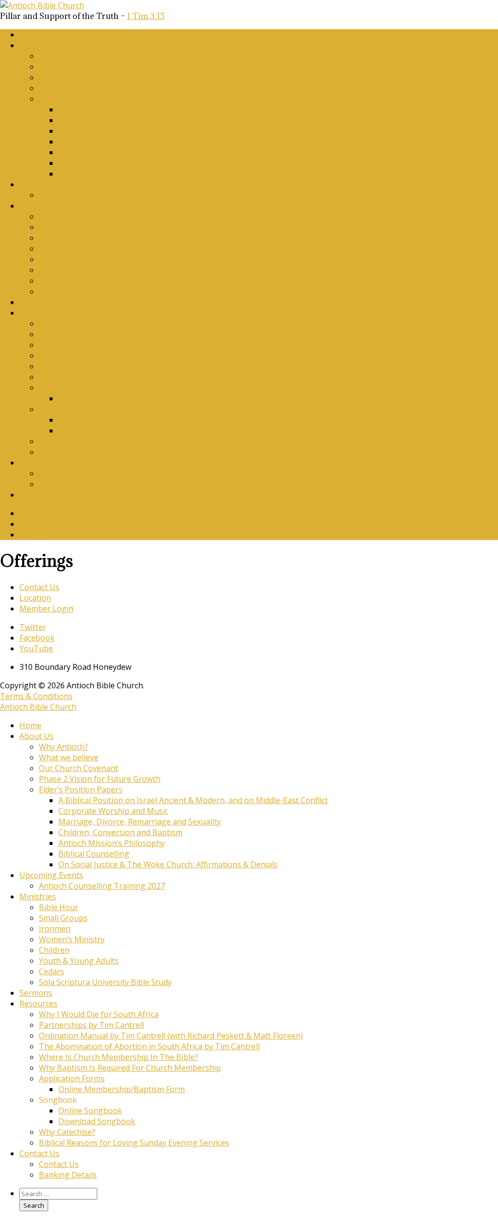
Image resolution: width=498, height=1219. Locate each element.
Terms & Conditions (36, 696)
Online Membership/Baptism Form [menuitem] (121, 1089)
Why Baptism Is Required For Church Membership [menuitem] (130, 1067)
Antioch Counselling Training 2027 (102, 195)
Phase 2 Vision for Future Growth (99, 88)
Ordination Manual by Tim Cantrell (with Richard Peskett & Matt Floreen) (171, 345)
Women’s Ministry (72, 248)
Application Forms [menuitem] (72, 1078)
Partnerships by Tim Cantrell (91, 334)
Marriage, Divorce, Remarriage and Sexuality (139, 130)
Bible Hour (58, 216)
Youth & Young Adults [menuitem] (79, 960)
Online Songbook (90, 419)
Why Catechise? (67, 441)
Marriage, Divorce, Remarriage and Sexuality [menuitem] (139, 821)
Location (35, 597)
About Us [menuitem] (36, 736)
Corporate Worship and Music (113, 120)
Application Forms (72, 387)
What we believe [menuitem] (68, 757)
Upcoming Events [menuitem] (51, 875)
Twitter (32, 513)
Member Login (46, 494)
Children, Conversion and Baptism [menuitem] (120, 832)
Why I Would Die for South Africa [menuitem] (99, 1014)
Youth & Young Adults (79, 270)
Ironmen (55, 238)
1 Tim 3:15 (146, 16)
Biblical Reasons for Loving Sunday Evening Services (134, 452)
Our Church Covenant (78, 77)
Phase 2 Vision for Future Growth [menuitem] (99, 778)
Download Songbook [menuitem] (96, 1121)
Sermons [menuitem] (35, 992)
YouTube (36, 534)
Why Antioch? (63, 56)
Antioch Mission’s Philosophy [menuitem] (111, 843)
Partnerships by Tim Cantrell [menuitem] (91, 1025)
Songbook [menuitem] (58, 1099)
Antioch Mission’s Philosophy (111, 152)
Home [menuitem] (30, 725)
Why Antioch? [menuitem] (63, 746)
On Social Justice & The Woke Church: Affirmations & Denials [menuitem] (168, 864)
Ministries (37, 205)
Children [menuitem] (54, 950)
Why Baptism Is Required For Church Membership (130, 377)
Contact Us (39, 462)
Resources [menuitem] (38, 1003)
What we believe (68, 66)
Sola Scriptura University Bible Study (105, 291)
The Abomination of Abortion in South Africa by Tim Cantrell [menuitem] (149, 1046)
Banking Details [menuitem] (68, 1174)
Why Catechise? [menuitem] (67, 1132)
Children (54, 259)
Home (30, 34)
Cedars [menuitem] (51, 971)
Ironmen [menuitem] (55, 928)
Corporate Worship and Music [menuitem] (113, 811)
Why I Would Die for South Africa (99, 323)
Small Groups (63, 227)
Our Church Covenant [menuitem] (78, 768)
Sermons (35, 302)
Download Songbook (96, 430)
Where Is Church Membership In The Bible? (118, 366)
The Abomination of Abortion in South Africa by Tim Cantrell (149, 355)
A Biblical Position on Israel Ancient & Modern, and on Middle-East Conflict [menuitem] (193, 800)
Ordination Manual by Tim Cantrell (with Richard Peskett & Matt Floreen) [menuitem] (171, 1035)
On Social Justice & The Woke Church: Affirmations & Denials (168, 173)
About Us (36, 45)
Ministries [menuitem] (37, 896)
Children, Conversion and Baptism (120, 141)
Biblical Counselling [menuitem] (93, 853)
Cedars (51, 280)
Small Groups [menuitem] (63, 918)
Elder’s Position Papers (81, 98)
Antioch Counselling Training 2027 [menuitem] (102, 885)
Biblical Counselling (93, 163)
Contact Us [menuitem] (39, 1153)
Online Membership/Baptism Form (121, 398)
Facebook (36, 524)
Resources (38, 312)
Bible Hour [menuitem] (58, 907)
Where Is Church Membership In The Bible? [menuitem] (118, 1057)
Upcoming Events (51, 184)
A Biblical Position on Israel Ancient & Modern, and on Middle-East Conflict (193, 109)
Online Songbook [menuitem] (90, 1110)
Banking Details (68, 484)
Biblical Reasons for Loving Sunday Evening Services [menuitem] (134, 1142)
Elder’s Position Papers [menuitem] (81, 789)
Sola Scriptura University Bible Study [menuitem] (105, 982)
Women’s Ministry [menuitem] (72, 939)
